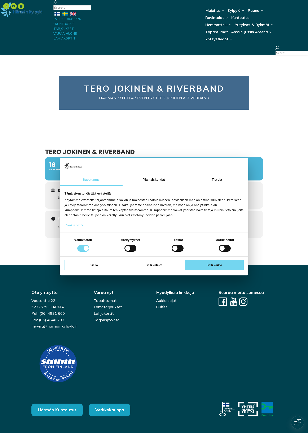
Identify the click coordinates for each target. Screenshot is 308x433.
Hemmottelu (216, 25)
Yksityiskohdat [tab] (154, 179)
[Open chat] (297, 422)
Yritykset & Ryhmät (252, 25)
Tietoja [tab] (217, 179)
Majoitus (213, 11)
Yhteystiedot (216, 39)
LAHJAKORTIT (64, 38)
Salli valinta (154, 265)
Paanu (253, 11)
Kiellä (94, 265)
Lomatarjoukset (108, 306)
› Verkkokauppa (67, 19)
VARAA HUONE (65, 34)
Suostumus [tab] (91, 179)
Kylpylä (234, 11)
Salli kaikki (214, 265)
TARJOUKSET (63, 29)
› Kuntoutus (63, 24)
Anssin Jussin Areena (249, 32)
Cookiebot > (74, 225)
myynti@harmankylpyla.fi (54, 326)
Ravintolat (214, 18)
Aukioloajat (166, 300)
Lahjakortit (104, 313)
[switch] (130, 248)
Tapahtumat (216, 32)
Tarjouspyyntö (106, 319)
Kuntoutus (240, 18)
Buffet (161, 306)
